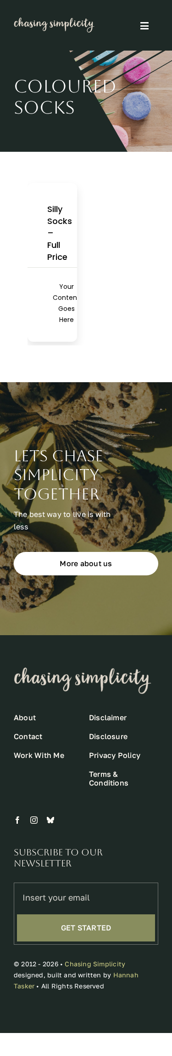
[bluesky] (50, 820)
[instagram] (34, 820)
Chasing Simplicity (95, 964)
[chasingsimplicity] (54, 21)
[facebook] (17, 820)
